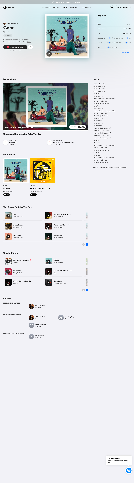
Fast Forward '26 (86, 7)
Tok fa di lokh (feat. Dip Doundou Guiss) (67, 271)
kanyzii (15, 283)
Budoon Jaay (58, 235)
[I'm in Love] (8, 272)
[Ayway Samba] (22, 226)
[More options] (35, 47)
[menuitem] (46, 7)
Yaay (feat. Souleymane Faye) (63, 214)
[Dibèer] (16, 177)
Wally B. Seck (17, 273)
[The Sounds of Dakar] (42, 177)
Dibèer (29, 42)
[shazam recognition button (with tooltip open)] (128, 470)
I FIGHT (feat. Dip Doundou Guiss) (24, 281)
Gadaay (56, 260)
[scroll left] (83, 244)
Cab (55, 273)
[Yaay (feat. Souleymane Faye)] (63, 215)
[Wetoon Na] (22, 236)
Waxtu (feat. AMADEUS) (62, 225)
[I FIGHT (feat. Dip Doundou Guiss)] (8, 282)
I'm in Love (17, 271)
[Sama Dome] (48, 282)
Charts (65, 7)
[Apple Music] (6, 194)
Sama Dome (58, 281)
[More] (39, 215)
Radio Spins (73, 7)
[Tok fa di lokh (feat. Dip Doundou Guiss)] (48, 272)
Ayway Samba (18, 225)
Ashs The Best (18, 217)
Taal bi (15, 262)
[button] (132, 2)
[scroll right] (87, 244)
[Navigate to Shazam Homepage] (8, 7)
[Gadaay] (48, 261)
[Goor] (49, 54)
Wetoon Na (17, 235)
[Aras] (22, 215)
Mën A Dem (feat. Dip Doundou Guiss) (26, 260)
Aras (15, 214)
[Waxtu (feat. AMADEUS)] (63, 226)
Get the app (46, 7)
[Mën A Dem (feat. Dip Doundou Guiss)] (8, 261)
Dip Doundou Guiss (60, 283)
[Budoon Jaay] (63, 236)
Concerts (56, 7)
